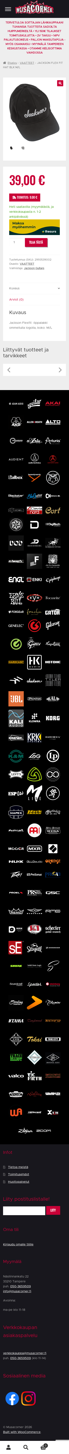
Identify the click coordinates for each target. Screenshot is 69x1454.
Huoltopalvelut (18, 1181)
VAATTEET (27, 63)
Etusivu (12, 63)
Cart (40, 1444)
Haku (25, 1447)
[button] (60, 83)
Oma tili (8, 1447)
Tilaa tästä (36, 242)
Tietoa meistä (18, 1167)
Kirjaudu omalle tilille (18, 1244)
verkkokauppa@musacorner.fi (24, 1353)
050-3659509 (20, 1286)
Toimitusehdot (18, 1174)
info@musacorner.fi (17, 1291)
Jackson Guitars (34, 268)
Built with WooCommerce (22, 1432)
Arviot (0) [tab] (16, 299)
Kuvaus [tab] (14, 288)
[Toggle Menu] (8, 9)
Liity (53, 1210)
